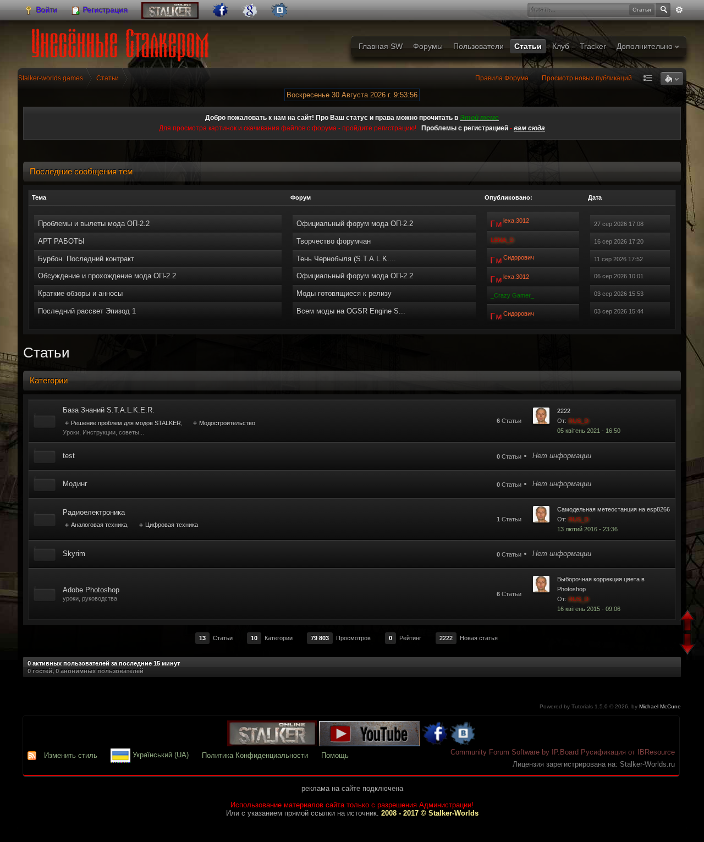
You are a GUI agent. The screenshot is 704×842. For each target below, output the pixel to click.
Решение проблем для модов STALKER (126, 423)
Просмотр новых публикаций (587, 78)
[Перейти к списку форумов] (122, 41)
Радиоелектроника (94, 512)
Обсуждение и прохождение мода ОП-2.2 (107, 276)
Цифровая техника (171, 524)
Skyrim (74, 553)
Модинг (75, 484)
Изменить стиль (70, 755)
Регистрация (104, 9)
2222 (563, 411)
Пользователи (478, 46)
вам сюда (529, 128)
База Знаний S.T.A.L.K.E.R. (109, 410)
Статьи (528, 46)
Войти (46, 9)
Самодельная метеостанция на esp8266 (613, 509)
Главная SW (381, 46)
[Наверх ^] (688, 621)
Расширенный (679, 10)
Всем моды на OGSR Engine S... (350, 311)
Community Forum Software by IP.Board (514, 752)
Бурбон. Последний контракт (86, 259)
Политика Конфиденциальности (255, 755)
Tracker (593, 46)
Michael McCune (660, 706)
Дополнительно (646, 46)
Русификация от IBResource (627, 752)
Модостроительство (227, 423)
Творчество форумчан (333, 241)
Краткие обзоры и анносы (80, 293)
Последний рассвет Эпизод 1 (87, 311)
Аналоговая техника (99, 524)
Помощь (335, 755)
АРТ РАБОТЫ (61, 241)
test (69, 456)
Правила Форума (502, 78)
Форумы (428, 46)
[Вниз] (688, 645)
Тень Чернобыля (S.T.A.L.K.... (346, 259)
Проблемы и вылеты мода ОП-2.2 (94, 223)
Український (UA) (159, 755)
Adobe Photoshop (91, 590)
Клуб (560, 46)
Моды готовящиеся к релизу (344, 293)
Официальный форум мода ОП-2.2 (354, 223)
